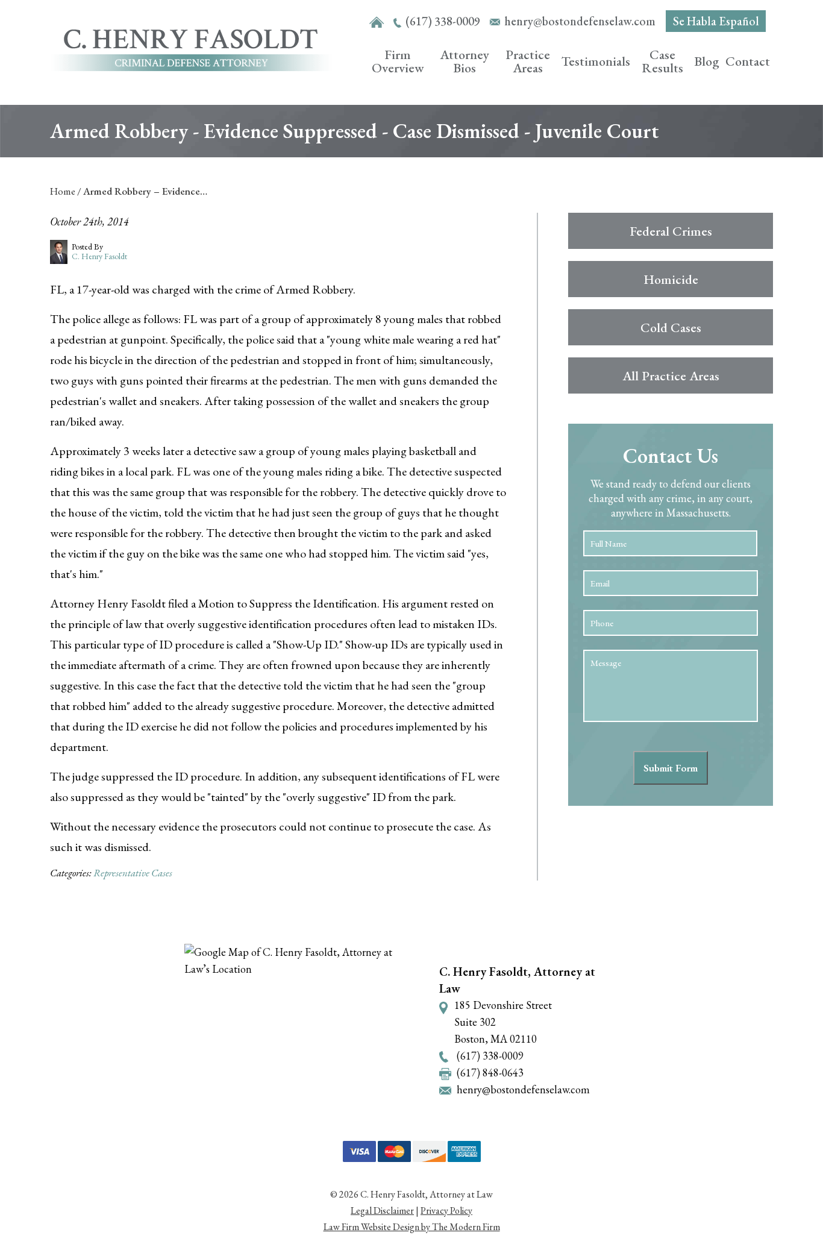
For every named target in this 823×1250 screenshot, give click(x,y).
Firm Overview (398, 61)
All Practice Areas (670, 376)
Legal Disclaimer (382, 1210)
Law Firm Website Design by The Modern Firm (412, 1226)
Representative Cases (132, 872)
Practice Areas (527, 61)
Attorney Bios (464, 61)
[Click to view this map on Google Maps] (301, 1030)
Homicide (670, 279)
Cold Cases (670, 327)
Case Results (662, 61)
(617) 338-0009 (442, 21)
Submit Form (670, 767)
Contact (747, 61)
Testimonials (596, 61)
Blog (706, 61)
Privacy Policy (446, 1210)
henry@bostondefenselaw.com (580, 21)
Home (376, 23)
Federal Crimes (671, 231)
